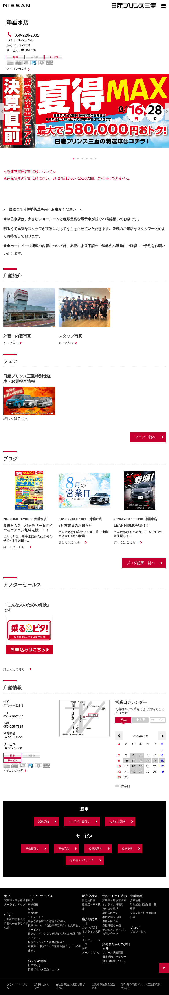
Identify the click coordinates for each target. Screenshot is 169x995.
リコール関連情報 (112, 952)
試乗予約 (43, 821)
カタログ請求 (117, 821)
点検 (30, 908)
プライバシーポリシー (17, 986)
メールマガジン (91, 952)
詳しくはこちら (15, 418)
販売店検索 (88, 900)
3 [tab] (82, 159)
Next (167, 111)
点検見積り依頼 (111, 925)
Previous (2, 111)
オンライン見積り (79, 821)
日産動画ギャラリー (114, 956)
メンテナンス (36, 917)
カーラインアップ (14, 904)
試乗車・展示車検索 (16, 900)
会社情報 (135, 900)
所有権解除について (114, 960)
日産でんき (34, 965)
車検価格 (33, 904)
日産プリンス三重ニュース (44, 969)
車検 (30, 900)
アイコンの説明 (17, 68)
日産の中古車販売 (14, 919)
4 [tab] (86, 159)
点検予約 (127, 848)
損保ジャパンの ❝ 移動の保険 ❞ (46, 942)
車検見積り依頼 (111, 917)
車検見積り (32, 848)
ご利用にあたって (41, 986)
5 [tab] (91, 159)
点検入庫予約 (110, 921)
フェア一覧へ (145, 437)
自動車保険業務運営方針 (104, 986)
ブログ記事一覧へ (141, 563)
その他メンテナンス (82, 860)
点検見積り (95, 848)
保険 (84, 948)
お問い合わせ (110, 933)
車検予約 (64, 848)
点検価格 (33, 912)
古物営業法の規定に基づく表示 (70, 986)
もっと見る (11, 343)
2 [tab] (78, 159)
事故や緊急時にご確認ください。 (48, 921)
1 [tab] (73, 159)
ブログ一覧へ (138, 931)
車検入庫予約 (110, 912)
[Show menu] (163, 5)
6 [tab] (95, 159)
